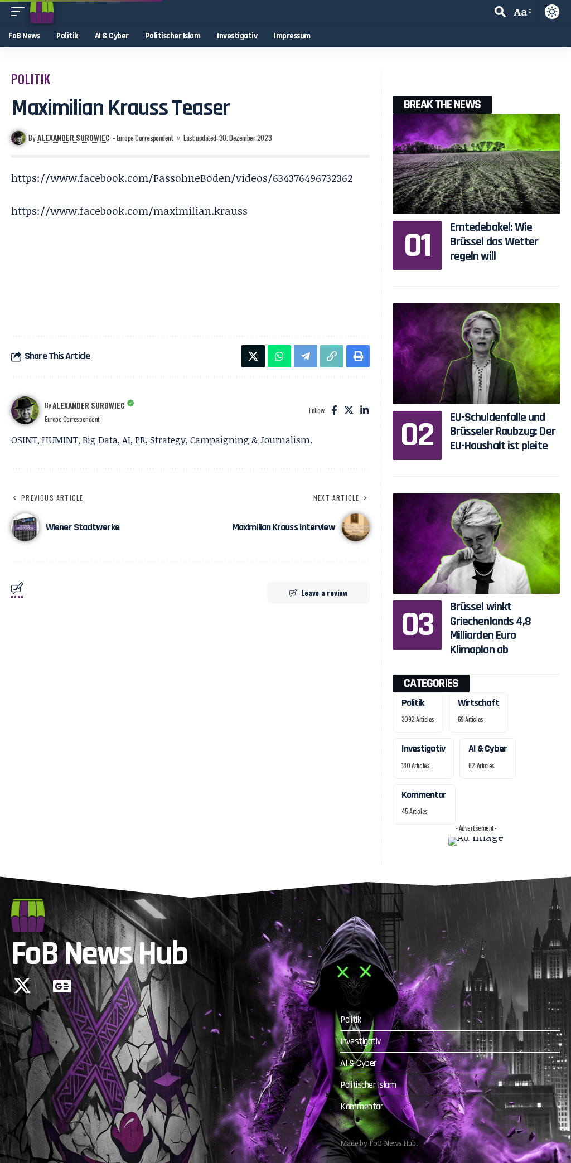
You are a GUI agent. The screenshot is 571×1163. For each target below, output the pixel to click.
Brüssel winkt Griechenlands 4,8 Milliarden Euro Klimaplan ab (490, 628)
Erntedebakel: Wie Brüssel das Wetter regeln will (494, 242)
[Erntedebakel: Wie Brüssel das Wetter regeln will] (476, 164)
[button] (20, 11)
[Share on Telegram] (305, 356)
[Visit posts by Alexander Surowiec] (25, 410)
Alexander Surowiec (73, 137)
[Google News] (62, 986)
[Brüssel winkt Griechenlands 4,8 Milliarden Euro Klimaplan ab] (476, 543)
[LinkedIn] (364, 410)
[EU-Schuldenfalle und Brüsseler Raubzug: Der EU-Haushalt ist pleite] (476, 353)
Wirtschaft (478, 702)
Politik (31, 79)
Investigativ (423, 748)
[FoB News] (42, 11)
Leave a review (324, 592)
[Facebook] (334, 410)
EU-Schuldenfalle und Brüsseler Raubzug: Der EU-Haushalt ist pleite (502, 432)
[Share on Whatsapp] (279, 356)
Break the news (442, 105)
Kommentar (424, 794)
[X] (349, 410)
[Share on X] (253, 356)
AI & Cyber (487, 748)
